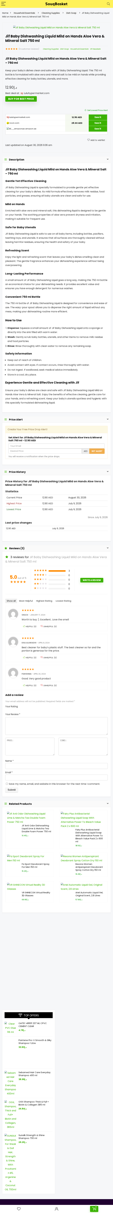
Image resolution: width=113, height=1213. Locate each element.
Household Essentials (24, 13)
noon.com (14, 123)
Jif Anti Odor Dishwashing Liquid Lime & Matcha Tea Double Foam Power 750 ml (36, 828)
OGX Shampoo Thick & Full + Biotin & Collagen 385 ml (34, 1103)
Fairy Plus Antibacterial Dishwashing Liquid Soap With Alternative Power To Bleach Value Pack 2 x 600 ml (89, 835)
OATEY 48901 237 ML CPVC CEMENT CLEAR (33, 1025)
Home (5, 13)
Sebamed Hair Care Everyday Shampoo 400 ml (34, 1074)
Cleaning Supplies (51, 13)
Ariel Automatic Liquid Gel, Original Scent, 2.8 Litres (89, 894)
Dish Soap (71, 13)
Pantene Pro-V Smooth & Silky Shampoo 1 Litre (35, 1042)
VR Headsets (95, 49)
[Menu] (3, 4)
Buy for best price (21, 99)
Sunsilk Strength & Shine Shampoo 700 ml (32, 1137)
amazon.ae (30, 128)
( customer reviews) (29, 49)
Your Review (12, 714)
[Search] (108, 4)
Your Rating (11, 706)
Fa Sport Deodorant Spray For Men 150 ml (35, 866)
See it (97, 117)
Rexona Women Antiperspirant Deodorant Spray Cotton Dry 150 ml (89, 867)
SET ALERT (97, 451)
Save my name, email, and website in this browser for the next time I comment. (54, 784)
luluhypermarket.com (19, 117)
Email (9, 772)
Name (9, 760)
